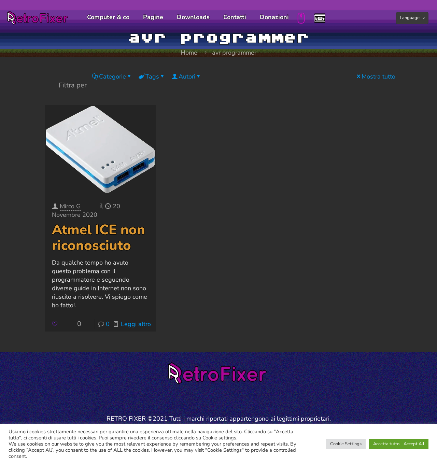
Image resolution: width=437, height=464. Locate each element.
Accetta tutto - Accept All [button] (398, 444)
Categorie (112, 76)
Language (410, 18)
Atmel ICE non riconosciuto (98, 238)
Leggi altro (136, 324)
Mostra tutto (378, 76)
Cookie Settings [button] (346, 444)
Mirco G (70, 206)
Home (189, 52)
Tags (152, 76)
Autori (187, 76)
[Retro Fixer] (38, 17)
